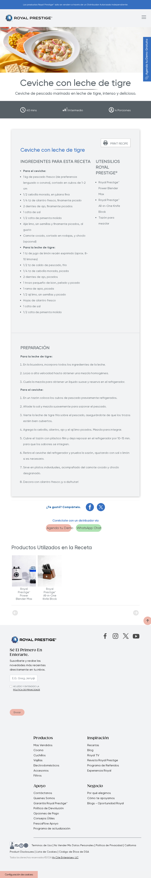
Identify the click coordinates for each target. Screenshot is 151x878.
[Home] (29, 18)
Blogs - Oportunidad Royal (105, 803)
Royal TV (93, 755)
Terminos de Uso (42, 845)
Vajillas (38, 760)
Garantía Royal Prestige (51, 803)
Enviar (17, 712)
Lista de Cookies (46, 851)
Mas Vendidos (43, 745)
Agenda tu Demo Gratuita (146, 57)
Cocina (38, 750)
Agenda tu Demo (59, 528)
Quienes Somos (44, 798)
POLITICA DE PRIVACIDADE (26, 689)
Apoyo (39, 786)
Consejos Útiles (44, 818)
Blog (90, 750)
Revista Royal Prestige (102, 760)
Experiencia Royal (99, 770)
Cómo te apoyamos (101, 798)
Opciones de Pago (46, 813)
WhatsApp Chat (89, 528)
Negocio (95, 786)
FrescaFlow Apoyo (46, 823)
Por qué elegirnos (99, 793)
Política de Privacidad (109, 845)
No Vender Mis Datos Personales (74, 845)
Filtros (38, 775)
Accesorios (41, 770)
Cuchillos (40, 755)
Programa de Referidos (103, 765)
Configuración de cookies (19, 874)
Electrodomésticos (46, 765)
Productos (43, 738)
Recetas (93, 745)
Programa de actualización (52, 828)
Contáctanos (43, 793)
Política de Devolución (49, 808)
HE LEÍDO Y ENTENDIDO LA (26, 686)
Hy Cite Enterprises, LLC (65, 857)
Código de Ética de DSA (74, 851)
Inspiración (98, 738)
